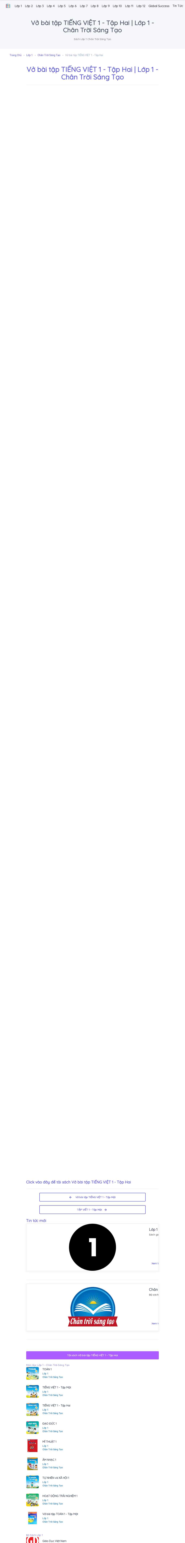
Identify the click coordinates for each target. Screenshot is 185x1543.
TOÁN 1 (47, 1369)
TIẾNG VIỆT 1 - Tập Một (56, 1387)
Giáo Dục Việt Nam (54, 1541)
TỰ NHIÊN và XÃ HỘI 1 (55, 1478)
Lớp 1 (153, 1229)
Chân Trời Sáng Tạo (52, 1377)
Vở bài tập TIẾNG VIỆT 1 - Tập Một (94, 1197)
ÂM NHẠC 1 (49, 1459)
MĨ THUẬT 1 (49, 1441)
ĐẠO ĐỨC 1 (49, 1423)
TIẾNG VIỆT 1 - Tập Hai (56, 1405)
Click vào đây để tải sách (78, 1182)
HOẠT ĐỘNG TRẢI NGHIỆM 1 (60, 1496)
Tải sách (92, 1355)
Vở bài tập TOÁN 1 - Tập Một (60, 1514)
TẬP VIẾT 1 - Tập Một (90, 1209)
